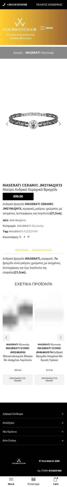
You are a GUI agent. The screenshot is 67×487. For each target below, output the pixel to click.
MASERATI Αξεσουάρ (40, 52)
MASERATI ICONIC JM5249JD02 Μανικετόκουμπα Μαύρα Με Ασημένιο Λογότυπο (18, 354)
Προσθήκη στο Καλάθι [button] (18, 379)
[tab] (21, 250)
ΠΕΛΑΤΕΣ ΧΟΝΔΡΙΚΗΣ (49, 4)
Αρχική (17, 52)
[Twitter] (20, 237)
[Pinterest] (28, 237)
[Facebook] (24, 237)
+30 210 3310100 (17, 4)
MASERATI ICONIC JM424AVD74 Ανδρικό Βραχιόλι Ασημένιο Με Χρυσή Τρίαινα (49, 354)
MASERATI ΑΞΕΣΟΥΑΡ (23, 231)
